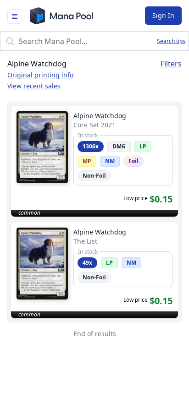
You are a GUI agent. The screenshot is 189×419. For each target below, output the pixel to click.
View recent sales (34, 86)
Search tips (171, 41)
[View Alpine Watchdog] (94, 161)
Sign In (163, 15)
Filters (171, 64)
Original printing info (40, 75)
